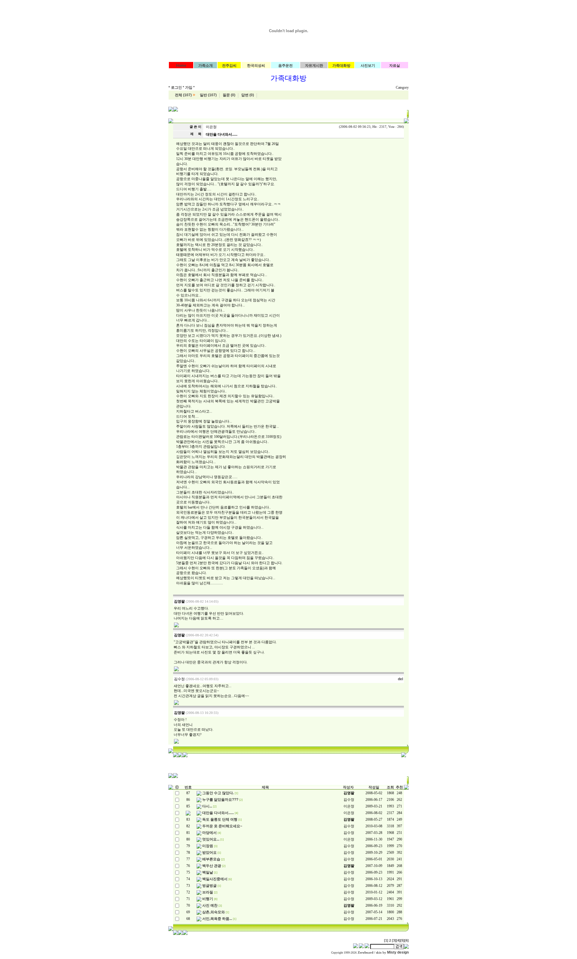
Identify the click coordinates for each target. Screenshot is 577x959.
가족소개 (205, 65)
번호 (188, 787)
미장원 (207, 846)
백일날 (207, 872)
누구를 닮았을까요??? (220, 800)
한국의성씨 (256, 65)
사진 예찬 (210, 905)
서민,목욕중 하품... (217, 919)
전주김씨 (229, 65)
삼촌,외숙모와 (213, 912)
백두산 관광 (211, 866)
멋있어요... (210, 839)
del (400, 679)
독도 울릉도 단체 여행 (219, 819)
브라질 (207, 892)
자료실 (394, 65)
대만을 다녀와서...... (218, 813)
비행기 (207, 899)
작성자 (348, 787)
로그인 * (177, 87)
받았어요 (209, 852)
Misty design (398, 952)
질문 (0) (229, 95)
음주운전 (285, 65)
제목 (265, 787)
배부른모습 (211, 859)
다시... (207, 806)
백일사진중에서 (214, 879)
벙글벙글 (209, 886)
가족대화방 (341, 65)
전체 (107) (183, 95)
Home (181, 65)
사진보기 (368, 65)
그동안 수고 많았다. (218, 793)
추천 (399, 787)
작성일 (373, 787)
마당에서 (209, 833)
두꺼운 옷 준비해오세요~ (222, 826)
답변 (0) (247, 95)
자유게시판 (314, 65)
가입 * (190, 87)
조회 (390, 787)
